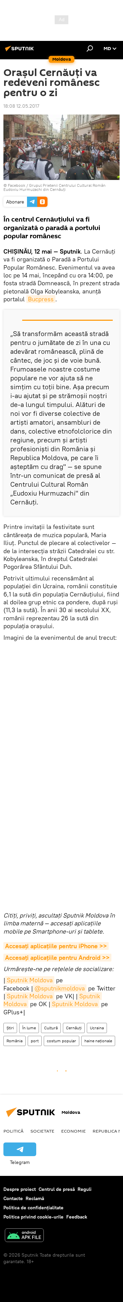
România (14, 1040)
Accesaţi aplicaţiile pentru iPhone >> (56, 946)
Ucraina (97, 1027)
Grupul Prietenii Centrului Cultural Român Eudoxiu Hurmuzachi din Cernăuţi (54, 187)
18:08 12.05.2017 (21, 106)
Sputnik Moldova (30, 980)
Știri (10, 1027)
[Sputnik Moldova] (20, 51)
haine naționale (98, 1040)
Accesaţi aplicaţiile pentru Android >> (57, 958)
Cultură (51, 1027)
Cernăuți (74, 1027)
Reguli (85, 1189)
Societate (42, 1131)
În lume (29, 1027)
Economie (73, 1131)
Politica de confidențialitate (33, 1208)
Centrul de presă (57, 1189)
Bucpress (41, 299)
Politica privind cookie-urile (33, 1217)
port (35, 1040)
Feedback (76, 1217)
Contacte (13, 1198)
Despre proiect (19, 1189)
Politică (13, 1131)
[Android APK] (24, 1236)
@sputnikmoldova (60, 988)
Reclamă (35, 1198)
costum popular (61, 1040)
